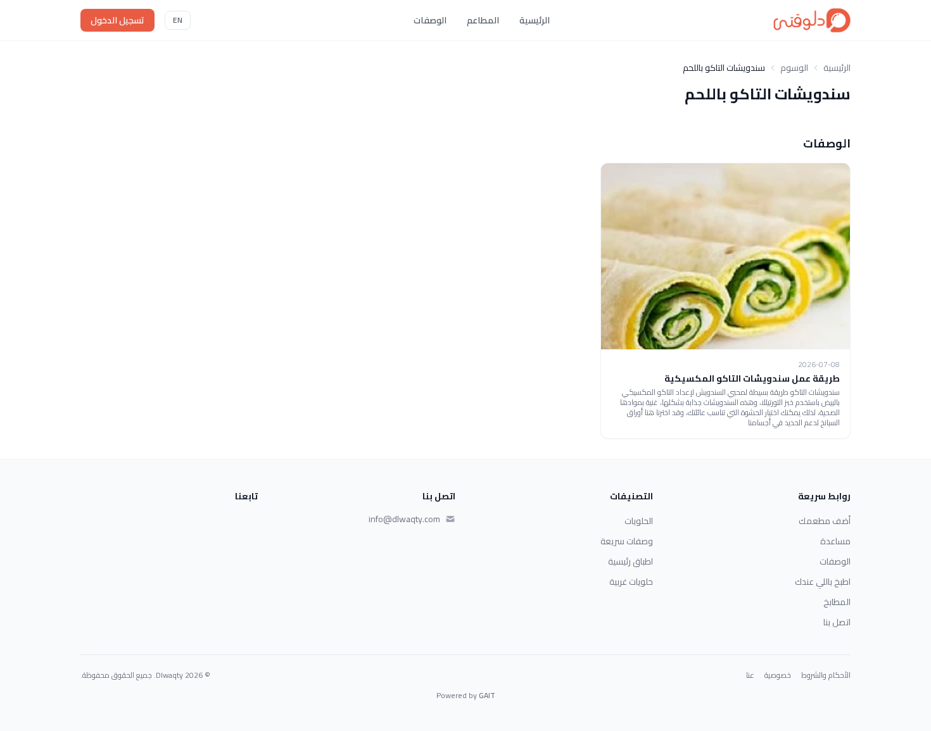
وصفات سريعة (626, 541)
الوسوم (794, 67)
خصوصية (777, 675)
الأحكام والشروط (826, 675)
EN (177, 20)
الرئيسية (534, 20)
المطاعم (483, 20)
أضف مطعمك (825, 521)
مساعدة (835, 541)
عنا (750, 675)
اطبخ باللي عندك (823, 581)
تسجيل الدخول (117, 20)
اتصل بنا (837, 622)
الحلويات (638, 521)
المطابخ (837, 602)
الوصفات (430, 20)
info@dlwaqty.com (404, 519)
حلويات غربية (631, 581)
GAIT (487, 695)
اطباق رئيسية (630, 561)
